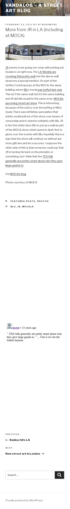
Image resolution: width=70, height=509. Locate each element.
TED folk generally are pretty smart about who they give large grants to (34, 161)
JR (6, 67)
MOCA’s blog (18, 174)
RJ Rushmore (47, 24)
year (59, 89)
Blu (26, 89)
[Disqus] (35, 264)
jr (19, 206)
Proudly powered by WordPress (24, 500)
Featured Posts (23, 201)
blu (13, 206)
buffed (47, 89)
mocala (28, 206)
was (39, 89)
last (54, 89)
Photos (43, 201)
